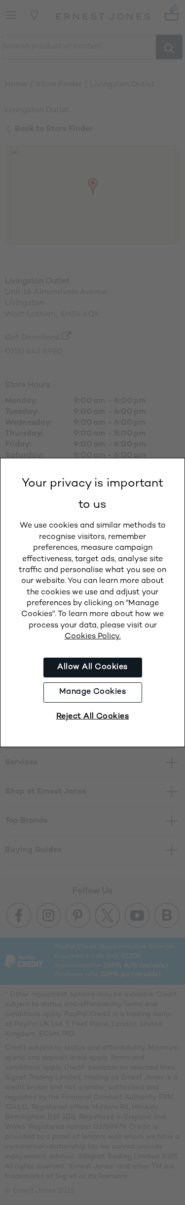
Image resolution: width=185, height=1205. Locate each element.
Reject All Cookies (92, 717)
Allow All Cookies (92, 667)
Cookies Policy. (93, 636)
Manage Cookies (92, 692)
